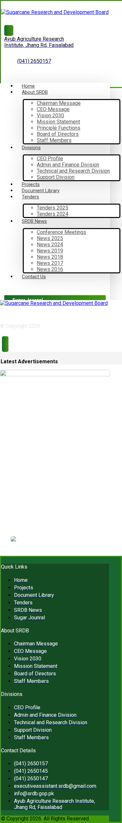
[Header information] (5, 345)
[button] (5, 288)
